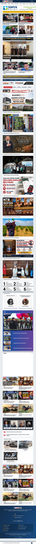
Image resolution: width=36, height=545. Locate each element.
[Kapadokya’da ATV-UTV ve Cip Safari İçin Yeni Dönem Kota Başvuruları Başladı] (10, 408)
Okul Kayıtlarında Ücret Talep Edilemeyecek (11, 195)
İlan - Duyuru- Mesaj (13, 534)
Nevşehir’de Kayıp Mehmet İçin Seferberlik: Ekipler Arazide (8, 388)
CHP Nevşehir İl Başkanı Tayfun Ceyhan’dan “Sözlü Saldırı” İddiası (24, 402)
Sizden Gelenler (24, 534)
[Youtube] (19, 521)
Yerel (4, 386)
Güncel (9, 3)
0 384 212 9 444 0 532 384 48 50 (18, 515)
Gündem (29, 533)
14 (22, 60)
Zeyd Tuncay (25, 306)
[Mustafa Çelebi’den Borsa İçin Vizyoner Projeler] (18, 207)
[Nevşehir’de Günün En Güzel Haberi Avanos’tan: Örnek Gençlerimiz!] (10, 395)
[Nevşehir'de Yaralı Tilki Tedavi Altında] (7, 333)
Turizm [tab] (29, 87)
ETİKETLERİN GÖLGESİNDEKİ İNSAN (10, 296)
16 (25, 60)
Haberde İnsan (6, 400)
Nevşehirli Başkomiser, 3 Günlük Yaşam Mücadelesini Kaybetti (18, 289)
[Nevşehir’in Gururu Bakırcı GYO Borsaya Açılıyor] (18, 102)
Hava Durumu (22, 525)
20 (30, 60)
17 (26, 60)
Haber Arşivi (6, 530)
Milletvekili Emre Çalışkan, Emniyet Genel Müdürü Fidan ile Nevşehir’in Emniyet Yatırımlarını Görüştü (25, 388)
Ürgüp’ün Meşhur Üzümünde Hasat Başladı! (11, 237)
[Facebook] (14, 521)
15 (23, 60)
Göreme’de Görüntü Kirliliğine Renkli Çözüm (11, 133)
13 (20, 60)
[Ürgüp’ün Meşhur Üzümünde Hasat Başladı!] (18, 227)
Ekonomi (24, 3)
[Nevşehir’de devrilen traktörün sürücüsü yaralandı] (25, 408)
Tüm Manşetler (7, 528)
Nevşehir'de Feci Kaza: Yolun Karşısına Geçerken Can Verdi (29, 284)
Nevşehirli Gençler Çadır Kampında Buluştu (11, 175)
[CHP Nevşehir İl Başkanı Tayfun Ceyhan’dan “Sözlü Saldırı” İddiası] (25, 395)
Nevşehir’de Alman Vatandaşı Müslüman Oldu (12, 279)
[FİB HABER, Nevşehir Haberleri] (8, 1)
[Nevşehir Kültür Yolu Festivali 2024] (7, 343)
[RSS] (22, 521)
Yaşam (30, 3)
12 (19, 60)
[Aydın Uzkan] (10, 301)
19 (29, 60)
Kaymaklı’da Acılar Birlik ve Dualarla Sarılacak (12, 154)
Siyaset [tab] (19, 87)
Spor (27, 3)
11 (17, 60)
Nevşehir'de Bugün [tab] (8, 87)
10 (16, 60)
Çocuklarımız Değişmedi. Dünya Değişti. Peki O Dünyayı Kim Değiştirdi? (25, 296)
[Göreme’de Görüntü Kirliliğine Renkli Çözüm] (18, 123)
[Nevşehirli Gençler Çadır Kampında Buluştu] (18, 165)
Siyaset (12, 3)
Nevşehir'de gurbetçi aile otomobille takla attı (14, 431)
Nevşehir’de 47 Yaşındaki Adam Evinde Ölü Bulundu (29, 289)
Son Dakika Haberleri (22, 528)
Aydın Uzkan (11, 306)
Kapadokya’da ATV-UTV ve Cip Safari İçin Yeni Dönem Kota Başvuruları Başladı (10, 415)
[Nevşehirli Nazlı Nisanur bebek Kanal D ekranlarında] (7, 348)
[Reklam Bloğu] (18, 38)
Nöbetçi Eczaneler (7, 525)
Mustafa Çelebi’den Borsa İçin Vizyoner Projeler (12, 216)
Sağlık (34, 3)
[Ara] (31, 1)
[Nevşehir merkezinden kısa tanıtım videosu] (7, 338)
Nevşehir (17, 282)
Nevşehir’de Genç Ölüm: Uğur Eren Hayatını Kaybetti (19, 284)
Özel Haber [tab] (24, 87)
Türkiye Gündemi (18, 534)
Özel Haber (16, 3)
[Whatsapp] (20, 521)
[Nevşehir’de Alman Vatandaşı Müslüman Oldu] (18, 269)
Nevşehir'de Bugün (4, 3)
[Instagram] (17, 521)
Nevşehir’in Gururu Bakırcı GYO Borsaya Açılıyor (12, 112)
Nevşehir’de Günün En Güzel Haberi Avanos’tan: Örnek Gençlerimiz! (9, 402)
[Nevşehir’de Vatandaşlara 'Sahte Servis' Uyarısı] (18, 248)
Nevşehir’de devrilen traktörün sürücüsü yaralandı (9, 289)
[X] (15, 521)
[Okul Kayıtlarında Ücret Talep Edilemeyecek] (18, 186)
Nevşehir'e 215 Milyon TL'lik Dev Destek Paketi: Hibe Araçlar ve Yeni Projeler (15, 11)
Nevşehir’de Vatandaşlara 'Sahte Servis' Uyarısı (12, 258)
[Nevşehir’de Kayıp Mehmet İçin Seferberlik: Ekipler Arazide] (10, 381)
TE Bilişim (20, 537)
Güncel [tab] (14, 87)
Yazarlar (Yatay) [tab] (7, 293)
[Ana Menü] (32, 1)
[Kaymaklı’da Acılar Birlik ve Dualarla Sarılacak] (18, 144)
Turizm (20, 3)
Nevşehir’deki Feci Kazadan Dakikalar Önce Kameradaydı (9, 284)
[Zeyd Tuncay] (25, 301)
